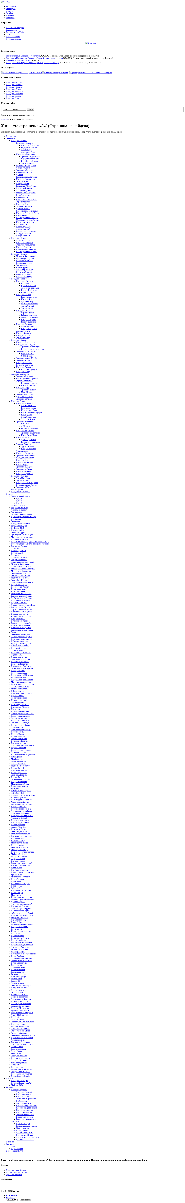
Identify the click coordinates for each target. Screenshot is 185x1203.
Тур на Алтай (27, 308)
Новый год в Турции (20, 822)
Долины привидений (20, 1026)
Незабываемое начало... (21, 625)
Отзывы (9, 11)
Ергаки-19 (15, 981)
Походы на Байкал (24, 310)
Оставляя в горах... (19, 752)
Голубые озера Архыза (25, 193)
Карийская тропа (28, 408)
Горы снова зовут (18, 1049)
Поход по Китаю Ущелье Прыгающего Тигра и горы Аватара (32, 63)
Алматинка (16, 881)
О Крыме (15, 1121)
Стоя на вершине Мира (21, 729)
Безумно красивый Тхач (21, 596)
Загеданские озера (24, 206)
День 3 (19, 498)
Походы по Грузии (14, 89)
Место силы (16, 895)
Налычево (25, 283)
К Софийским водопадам (27, 211)
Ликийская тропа (28, 406)
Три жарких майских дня (22, 535)
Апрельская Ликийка (20, 646)
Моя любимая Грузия (20, 784)
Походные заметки (19, 1024)
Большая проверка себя (21, 623)
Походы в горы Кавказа (16, 1170)
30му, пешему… (18, 618)
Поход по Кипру (23, 372)
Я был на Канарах (19, 591)
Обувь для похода (23, 1103)
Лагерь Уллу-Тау (23, 236)
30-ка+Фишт (21, 224)
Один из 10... (16, 655)
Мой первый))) (17, 992)
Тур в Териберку (23, 338)
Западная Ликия (28, 419)
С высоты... (16, 555)
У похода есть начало (20, 686)
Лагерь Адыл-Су (23, 227)
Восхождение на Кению (26, 485)
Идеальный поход (18, 920)
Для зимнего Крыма (24, 1133)
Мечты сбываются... (19, 689)
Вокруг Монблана (19, 782)
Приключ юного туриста (21, 693)
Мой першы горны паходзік (23, 569)
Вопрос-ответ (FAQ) (15, 32)
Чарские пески (27, 313)
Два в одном (16, 929)
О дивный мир (17, 702)
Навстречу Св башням (20, 1058)
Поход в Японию (28, 449)
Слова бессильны (18, 763)
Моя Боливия (17, 759)
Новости (9, 1078)
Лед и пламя (16, 965)
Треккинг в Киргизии (30, 433)
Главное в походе (18, 1067)
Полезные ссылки (13, 39)
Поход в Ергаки (23, 335)
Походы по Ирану (24, 437)
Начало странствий (19, 700)
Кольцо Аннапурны (29, 428)
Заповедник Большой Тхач (22, 1022)
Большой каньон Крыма (26, 1126)
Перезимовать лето (19, 603)
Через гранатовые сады (21, 573)
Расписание (11, 6)
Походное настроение (20, 523)
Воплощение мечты (19, 677)
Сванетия (15, 548)
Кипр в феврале (18, 825)
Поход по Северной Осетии (28, 213)
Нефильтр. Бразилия (19, 994)
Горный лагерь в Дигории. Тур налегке (23, 56)
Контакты (10, 18)
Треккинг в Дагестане (30, 156)
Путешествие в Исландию (32, 349)
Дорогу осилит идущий (21, 643)
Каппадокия (26, 415)
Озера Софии (17, 922)
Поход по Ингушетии (25, 179)
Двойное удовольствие (21, 890)
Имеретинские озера (25, 222)
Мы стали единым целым (22, 537)
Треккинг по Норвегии (26, 351)
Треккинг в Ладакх (24, 467)
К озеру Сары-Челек (19, 797)
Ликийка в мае (17, 838)
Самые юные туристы (20, 1028)
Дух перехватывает (19, 990)
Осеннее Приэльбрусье (21, 908)
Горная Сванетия (18, 748)
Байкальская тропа (29, 315)
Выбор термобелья (24, 1112)
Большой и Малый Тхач (26, 186)
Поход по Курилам (29, 329)
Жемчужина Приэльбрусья (27, 220)
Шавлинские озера (29, 297)
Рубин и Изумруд (23, 274)
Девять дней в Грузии (20, 607)
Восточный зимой (24, 272)
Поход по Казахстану (25, 458)
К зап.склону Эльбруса (21, 666)
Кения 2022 (16, 1053)
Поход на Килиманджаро (27, 483)
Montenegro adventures (20, 834)
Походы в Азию (18, 401)
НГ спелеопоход (18, 840)
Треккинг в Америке (20, 374)
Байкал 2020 (16, 979)
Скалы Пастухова (23, 190)
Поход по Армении (24, 453)
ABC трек (25, 426)
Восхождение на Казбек (26, 252)
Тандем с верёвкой (19, 560)
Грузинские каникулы (20, 766)
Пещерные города (24, 276)
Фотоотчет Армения (20, 947)
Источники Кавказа (19, 1001)
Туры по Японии (23, 444)
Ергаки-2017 (16, 874)
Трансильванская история (22, 630)
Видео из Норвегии (19, 664)
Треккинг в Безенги (24, 170)
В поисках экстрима (19, 621)
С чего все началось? (20, 813)
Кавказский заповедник (26, 199)
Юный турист (22, 267)
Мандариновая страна (20, 634)
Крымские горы (23, 1124)
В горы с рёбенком (19, 773)
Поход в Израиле (23, 471)
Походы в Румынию (24, 367)
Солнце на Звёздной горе (22, 718)
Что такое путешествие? (21, 904)
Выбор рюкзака (22, 1101)
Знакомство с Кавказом (21, 652)
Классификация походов (26, 1108)
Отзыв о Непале (18, 505)
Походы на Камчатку (25, 281)
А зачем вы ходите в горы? (22, 562)
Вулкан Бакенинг (28, 286)
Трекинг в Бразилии (24, 376)
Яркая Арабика (17, 956)
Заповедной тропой (19, 1060)
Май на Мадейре (18, 854)
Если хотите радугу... (20, 847)
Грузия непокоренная (20, 578)
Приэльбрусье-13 (18, 551)
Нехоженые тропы (24, 263)
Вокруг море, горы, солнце (22, 680)
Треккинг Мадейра (24, 360)
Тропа (13, 632)
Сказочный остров (19, 698)
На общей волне (18, 1017)
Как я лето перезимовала (21, 836)
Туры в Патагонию (24, 381)
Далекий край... (18, 902)
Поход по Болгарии (24, 365)
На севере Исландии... (20, 883)
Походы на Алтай (23, 295)
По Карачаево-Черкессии (22, 816)
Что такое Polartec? (24, 1092)
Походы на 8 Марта (19, 1081)
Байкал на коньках (29, 322)
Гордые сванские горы (20, 716)
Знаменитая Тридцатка (26, 165)
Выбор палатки (22, 1096)
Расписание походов (15, 28)
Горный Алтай (17, 972)
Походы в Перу (22, 387)
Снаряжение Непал (24, 1135)
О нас (13, 1146)
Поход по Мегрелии (24, 242)
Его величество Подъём (21, 804)
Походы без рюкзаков (20, 492)
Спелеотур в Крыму (24, 270)
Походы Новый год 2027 (21, 1083)
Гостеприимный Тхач (20, 736)
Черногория (16, 521)
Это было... (16, 519)
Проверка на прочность (21, 750)
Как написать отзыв (24, 1110)
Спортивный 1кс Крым (21, 566)
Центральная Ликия (29, 410)
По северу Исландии (20, 911)
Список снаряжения (19, 1130)
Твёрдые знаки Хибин (20, 1071)
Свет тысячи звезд (19, 673)
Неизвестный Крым (24, 261)
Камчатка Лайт (27, 292)
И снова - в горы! (18, 861)
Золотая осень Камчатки (21, 999)
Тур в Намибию (23, 478)
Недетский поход (18, 648)
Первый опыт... (17, 732)
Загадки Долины (18, 650)
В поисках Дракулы (19, 741)
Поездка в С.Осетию (20, 906)
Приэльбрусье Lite (24, 172)
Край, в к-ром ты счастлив (22, 852)
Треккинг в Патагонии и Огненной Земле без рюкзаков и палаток (34, 58)
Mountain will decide (19, 843)
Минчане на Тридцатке (21, 571)
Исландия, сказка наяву (21, 931)
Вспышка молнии (18, 743)
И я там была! (17, 553)
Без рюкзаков (11, 30)
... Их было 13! (17, 793)
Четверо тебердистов (20, 1033)
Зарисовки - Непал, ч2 (20, 723)
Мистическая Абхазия (20, 877)
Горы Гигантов (27, 353)
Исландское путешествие (22, 897)
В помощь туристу (19, 1090)
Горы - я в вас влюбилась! (22, 915)
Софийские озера (23, 195)
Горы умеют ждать (19, 526)
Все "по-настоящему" (20, 870)
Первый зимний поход (21, 809)
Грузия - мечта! (17, 695)
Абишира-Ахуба (18, 951)
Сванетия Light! (23, 240)
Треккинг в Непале (24, 421)
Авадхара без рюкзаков (31, 145)
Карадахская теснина (30, 159)
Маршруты (10, 9)
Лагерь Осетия (22, 184)
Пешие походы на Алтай (16, 1172)
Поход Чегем (21, 215)
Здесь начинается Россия (21, 942)
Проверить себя (18, 671)
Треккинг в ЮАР (23, 487)
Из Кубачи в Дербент (30, 161)
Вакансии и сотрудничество (18, 60)
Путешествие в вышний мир (23, 954)
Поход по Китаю (23, 460)
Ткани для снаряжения (26, 1099)
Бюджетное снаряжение (26, 1119)
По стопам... (16, 709)
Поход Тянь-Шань (29, 435)
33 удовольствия (18, 859)
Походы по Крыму (14, 87)
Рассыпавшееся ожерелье (22, 1013)
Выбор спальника (23, 1094)
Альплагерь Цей (23, 229)
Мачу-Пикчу (26, 392)
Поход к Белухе (27, 299)
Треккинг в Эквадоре (25, 399)
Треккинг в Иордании (25, 455)
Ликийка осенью (18, 1040)
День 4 (19, 501)
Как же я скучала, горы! (21, 865)
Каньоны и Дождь (19, 546)
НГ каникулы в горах (20, 641)
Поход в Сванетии (24, 247)
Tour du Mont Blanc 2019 (21, 961)
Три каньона (21, 265)
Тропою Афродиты (19, 775)
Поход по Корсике (24, 363)
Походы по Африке (14, 94)
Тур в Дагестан (27, 163)
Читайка (9, 13)
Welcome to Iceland (19, 818)
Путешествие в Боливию (21, 725)
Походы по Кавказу (14, 85)
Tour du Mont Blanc (19, 827)
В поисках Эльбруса (20, 662)
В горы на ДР (17, 893)
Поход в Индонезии (24, 474)
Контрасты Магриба (19, 917)
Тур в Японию (27, 446)
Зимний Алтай (27, 306)
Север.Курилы (27, 326)
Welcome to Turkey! (19, 510)
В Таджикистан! (18, 691)
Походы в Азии (12, 98)
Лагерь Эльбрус (23, 168)
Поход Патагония (28, 385)
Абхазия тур (26, 150)
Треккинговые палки (25, 1115)
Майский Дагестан (19, 831)
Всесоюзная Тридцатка (21, 628)
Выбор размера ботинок (26, 1105)
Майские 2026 (17, 1085)
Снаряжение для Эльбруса (27, 1137)
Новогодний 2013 (18, 530)
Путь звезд (15, 933)
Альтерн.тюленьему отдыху (23, 795)
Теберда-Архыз (22, 181)
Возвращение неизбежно (21, 924)
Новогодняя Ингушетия (21, 1074)
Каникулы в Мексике (20, 707)
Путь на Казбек (17, 734)
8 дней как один (18, 967)
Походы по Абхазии (24, 143)
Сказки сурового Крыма (21, 637)
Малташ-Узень (22, 1128)
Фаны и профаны (18, 761)
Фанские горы (22, 451)
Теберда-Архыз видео (20, 1006)
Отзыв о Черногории (20, 997)
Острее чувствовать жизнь (22, 714)
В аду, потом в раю (19, 988)
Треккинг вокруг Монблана (28, 358)
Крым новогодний (19, 589)
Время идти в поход (19, 786)
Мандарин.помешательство (23, 1035)
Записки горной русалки (21, 514)
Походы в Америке (14, 91)
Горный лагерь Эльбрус (21, 1076)
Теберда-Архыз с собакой (22, 913)
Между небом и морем (25, 256)
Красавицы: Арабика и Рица (23, 517)
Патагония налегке (29, 383)
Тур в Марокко (22, 480)
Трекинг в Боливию (24, 394)
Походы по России (14, 82)
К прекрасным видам (20, 820)
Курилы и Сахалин (24, 324)
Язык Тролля (26, 356)
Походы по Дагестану (25, 154)
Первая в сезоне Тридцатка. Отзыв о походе (30, 541)
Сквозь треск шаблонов (21, 1004)
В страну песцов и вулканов (23, 754)
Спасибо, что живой (20, 557)
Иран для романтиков (30, 442)
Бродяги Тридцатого (20, 1010)
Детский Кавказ (23, 209)
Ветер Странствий (19, 963)
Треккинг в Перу (28, 390)
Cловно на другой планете (22, 745)
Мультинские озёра (29, 304)
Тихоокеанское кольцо (30, 288)
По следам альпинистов (21, 639)
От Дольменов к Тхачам (21, 598)
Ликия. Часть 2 (17, 777)
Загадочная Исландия (20, 779)
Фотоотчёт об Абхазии (20, 575)
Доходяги (15, 788)
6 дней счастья (17, 727)
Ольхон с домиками (29, 317)
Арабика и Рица (28, 152)
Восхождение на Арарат (31, 412)
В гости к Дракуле (29, 369)
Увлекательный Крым (20, 496)
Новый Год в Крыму (20, 587)
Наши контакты (13, 37)
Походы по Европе (19, 340)
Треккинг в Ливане (24, 469)
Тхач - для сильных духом (22, 1044)
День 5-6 (20, 503)
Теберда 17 (15, 888)
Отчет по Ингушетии (20, 1008)
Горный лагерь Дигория (26, 177)
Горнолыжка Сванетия (26, 249)
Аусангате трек (17, 936)
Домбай (19, 175)
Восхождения (17, 489)
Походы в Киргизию (25, 430)
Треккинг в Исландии (30, 347)
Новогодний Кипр (19, 806)
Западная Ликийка (19, 1056)
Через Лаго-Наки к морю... (22, 580)
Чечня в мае (16, 1065)
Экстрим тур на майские (21, 811)
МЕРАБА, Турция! (19, 532)
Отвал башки (16, 1051)
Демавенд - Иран (28, 440)
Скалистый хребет (24, 188)
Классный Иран (18, 970)
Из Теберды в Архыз (20, 705)
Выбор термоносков (24, 1117)
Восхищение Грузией (20, 938)
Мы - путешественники (21, 682)
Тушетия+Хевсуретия (25, 245)
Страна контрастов (19, 657)
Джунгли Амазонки (24, 397)
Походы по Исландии (25, 344)
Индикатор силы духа (20, 614)
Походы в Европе (13, 96)
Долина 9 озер (27, 301)
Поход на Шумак (28, 319)
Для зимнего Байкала (25, 1139)
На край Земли (17, 879)
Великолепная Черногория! (23, 684)
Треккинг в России (14, 1175)
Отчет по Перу (17, 1019)
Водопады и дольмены (26, 231)
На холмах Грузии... (19, 829)
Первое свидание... (19, 845)
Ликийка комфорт (29, 417)
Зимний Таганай (23, 331)
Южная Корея (22, 464)
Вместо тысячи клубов (21, 791)
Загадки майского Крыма (22, 668)
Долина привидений (25, 258)
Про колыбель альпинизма (22, 872)
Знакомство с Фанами (20, 659)
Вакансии (10, 15)
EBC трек (25, 424)
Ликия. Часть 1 (17, 768)
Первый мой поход (19, 940)
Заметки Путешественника (22, 899)
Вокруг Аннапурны (19, 927)
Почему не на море (19, 770)
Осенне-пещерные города (22, 582)
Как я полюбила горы (20, 1042)
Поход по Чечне (23, 204)
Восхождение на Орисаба (27, 378)
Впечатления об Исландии (22, 675)
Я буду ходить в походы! (21, 616)
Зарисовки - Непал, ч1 (20, 720)
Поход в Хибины (23, 333)
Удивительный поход (20, 802)
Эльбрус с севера (23, 233)
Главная (4, 119)
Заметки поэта (17, 1047)
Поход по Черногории (25, 342)
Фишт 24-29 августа (19, 1015)
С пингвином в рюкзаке (21, 958)
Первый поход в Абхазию (22, 945)
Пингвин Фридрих (19, 976)
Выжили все (16, 868)
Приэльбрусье (22, 197)
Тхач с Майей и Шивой (21, 1031)
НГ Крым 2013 (17, 528)
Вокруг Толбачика (29, 290)
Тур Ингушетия (23, 202)
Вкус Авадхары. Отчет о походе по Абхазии (30, 544)
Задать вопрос (17, 1149)
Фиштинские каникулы (21, 985)
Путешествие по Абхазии (22, 1038)
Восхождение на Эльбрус (27, 218)
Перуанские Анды (19, 585)
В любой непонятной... (21, 711)
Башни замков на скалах (21, 1069)
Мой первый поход (19, 850)
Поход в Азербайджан (25, 462)
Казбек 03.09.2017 (19, 886)
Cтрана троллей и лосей (21, 609)
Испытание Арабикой (20, 600)
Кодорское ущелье (29, 147)
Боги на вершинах (19, 1062)
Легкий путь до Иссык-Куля (23, 605)
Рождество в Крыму (19, 507)
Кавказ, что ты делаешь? (21, 863)
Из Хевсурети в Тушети (21, 800)
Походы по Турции (24, 403)
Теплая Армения (18, 983)
